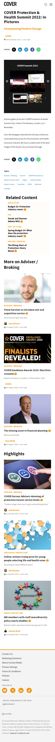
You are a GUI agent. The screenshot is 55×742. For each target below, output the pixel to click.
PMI (9, 215)
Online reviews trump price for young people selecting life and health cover (25, 558)
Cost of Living (15, 226)
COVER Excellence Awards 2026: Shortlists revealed (27, 372)
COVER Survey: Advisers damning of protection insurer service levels (24, 498)
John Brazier (13, 510)
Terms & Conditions (11, 671)
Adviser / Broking (10, 175)
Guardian (21, 184)
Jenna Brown (14, 323)
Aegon (24, 180)
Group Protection (13, 613)
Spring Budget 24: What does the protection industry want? (20, 233)
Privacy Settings (9, 667)
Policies (5, 675)
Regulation (13, 203)
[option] (27, 81)
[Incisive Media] (7, 713)
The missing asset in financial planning (26, 430)
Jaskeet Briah (14, 631)
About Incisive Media (12, 662)
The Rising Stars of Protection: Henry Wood (17, 248)
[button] (45, 5)
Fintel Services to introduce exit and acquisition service (24, 311)
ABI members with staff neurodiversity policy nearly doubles (25, 619)
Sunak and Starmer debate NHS (17, 220)
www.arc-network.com (19, 733)
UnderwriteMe (35, 180)
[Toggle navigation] (50, 5)
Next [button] (47, 81)
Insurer (22, 175)
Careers (5, 680)
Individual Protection (16, 552)
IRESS (30, 184)
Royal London (9, 184)
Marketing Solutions (11, 658)
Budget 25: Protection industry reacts (19, 208)
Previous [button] (8, 81)
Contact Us (7, 654)
